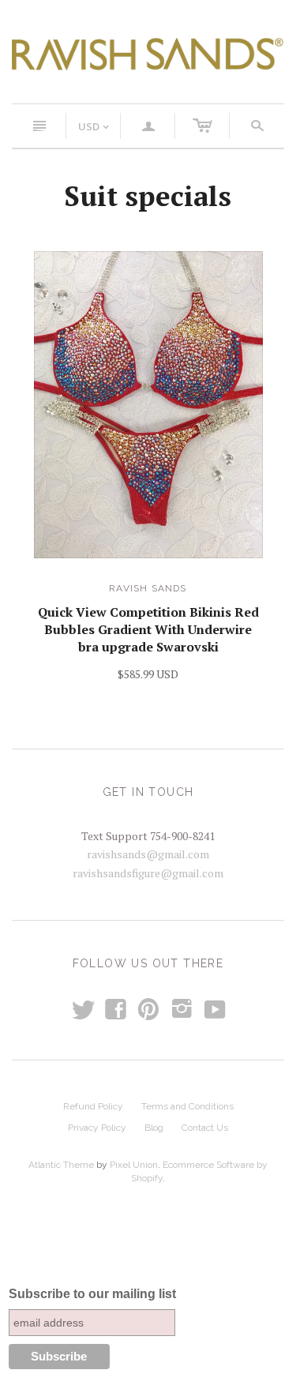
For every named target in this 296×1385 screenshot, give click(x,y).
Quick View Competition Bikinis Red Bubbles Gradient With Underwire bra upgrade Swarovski (148, 629)
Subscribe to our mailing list (92, 1294)
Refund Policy (93, 1106)
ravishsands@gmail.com (148, 853)
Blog (153, 1127)
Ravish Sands (147, 588)
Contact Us (205, 1127)
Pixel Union (134, 1164)
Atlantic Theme (61, 1164)
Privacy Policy (97, 1127)
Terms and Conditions (187, 1106)
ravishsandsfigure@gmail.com (148, 872)
